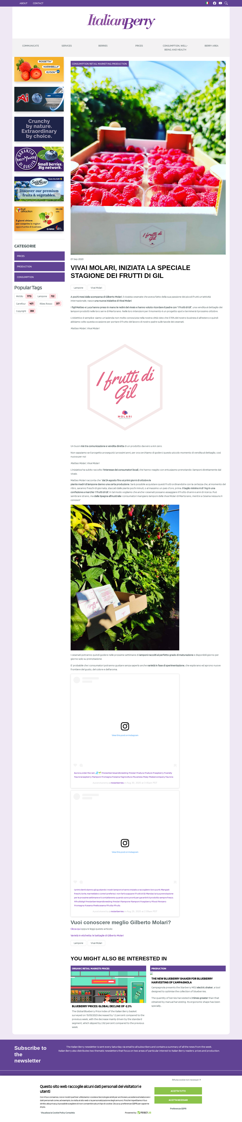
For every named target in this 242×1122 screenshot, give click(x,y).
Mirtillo (19, 296)
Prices (139, 45)
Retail (93, 63)
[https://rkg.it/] (39, 132)
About (23, 3)
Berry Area (211, 45)
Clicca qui (76, 928)
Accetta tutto (178, 1091)
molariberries (117, 782)
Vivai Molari (96, 287)
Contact (38, 3)
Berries (103, 45)
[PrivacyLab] (143, 1112)
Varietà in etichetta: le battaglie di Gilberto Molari (97, 935)
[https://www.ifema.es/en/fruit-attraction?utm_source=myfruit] (39, 221)
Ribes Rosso (46, 303)
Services (67, 45)
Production (24, 266)
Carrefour (21, 303)
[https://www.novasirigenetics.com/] (39, 72)
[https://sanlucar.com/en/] (39, 192)
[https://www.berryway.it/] (39, 162)
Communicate (30, 45)
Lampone (42, 296)
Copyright (21, 311)
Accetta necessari (178, 1100)
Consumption (25, 277)
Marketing (104, 63)
